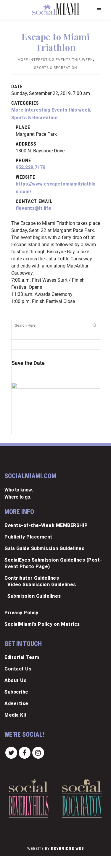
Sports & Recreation (55, 68)
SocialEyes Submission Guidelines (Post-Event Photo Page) (53, 563)
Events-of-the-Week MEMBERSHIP (46, 525)
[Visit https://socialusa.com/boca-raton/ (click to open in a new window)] (82, 798)
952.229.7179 (30, 167)
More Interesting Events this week (55, 60)
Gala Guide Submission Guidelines (44, 548)
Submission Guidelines (34, 596)
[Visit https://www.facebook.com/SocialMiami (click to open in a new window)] (25, 752)
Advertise (16, 703)
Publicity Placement (28, 537)
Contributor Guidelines (31, 578)
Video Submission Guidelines (41, 584)
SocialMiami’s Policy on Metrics (42, 624)
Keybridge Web (67, 849)
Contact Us (17, 669)
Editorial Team (21, 657)
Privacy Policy (21, 612)
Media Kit (15, 715)
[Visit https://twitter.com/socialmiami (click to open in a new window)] (11, 752)
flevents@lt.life (33, 208)
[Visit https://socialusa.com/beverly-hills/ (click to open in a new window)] (29, 798)
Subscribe (16, 692)
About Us (15, 680)
